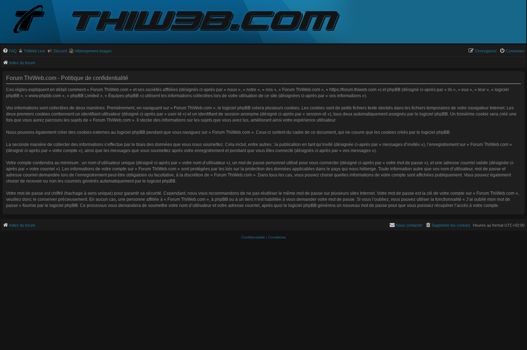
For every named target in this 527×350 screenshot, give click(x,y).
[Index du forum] (34, 20)
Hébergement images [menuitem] (93, 51)
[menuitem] (10, 51)
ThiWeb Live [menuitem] (34, 51)
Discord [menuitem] (60, 51)
